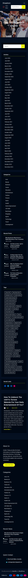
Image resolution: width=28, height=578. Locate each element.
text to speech (16, 356)
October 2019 (8, 164)
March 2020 (8, 151)
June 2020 (7, 143)
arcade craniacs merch (10, 303)
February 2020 (8, 153)
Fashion (7, 195)
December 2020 (9, 127)
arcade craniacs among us (10, 297)
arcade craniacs (18, 295)
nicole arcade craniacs (9, 331)
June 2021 (7, 116)
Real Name (17, 350)
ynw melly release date (9, 372)
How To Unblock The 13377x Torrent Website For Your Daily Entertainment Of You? (14, 401)
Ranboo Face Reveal (9, 347)
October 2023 (8, 74)
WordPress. (22, 571)
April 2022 (7, 100)
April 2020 (7, 148)
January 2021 (8, 124)
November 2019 (9, 161)
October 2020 (8, 132)
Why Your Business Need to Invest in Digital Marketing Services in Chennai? (16, 266)
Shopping (7, 214)
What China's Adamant (10, 367)
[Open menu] (24, 3)
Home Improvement (10, 206)
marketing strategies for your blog (12, 325)
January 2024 (8, 68)
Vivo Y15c (14, 364)
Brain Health (7, 309)
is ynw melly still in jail (9, 320)
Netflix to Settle (14, 328)
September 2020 (9, 135)
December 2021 (9, 106)
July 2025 (7, 61)
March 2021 (8, 119)
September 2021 (9, 111)
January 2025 (8, 63)
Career (7, 187)
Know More (7, 429)
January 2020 (8, 156)
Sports (7, 216)
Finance (7, 198)
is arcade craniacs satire (18, 317)
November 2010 (9, 167)
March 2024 (8, 66)
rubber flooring (8, 353)
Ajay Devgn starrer (16, 292)
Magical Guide (17, 322)
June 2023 (7, 84)
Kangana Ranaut (8, 322)
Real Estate (8, 211)
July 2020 (7, 140)
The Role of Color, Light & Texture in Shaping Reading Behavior (16, 245)
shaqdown (6, 3)
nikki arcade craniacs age (10, 336)
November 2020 (9, 129)
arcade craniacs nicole (9, 306)
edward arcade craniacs (10, 314)
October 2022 (8, 87)
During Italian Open (9, 311)
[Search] (23, 7)
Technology (8, 219)
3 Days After (7, 292)
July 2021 (7, 114)
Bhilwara (18, 306)
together (20, 361)
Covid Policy (15, 309)
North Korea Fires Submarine (11, 342)
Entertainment (9, 192)
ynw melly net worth (17, 369)
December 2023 (9, 71)
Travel (7, 222)
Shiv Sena (16, 353)
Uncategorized (9, 224)
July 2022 (7, 95)
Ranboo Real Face (9, 350)
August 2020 (8, 137)
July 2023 (7, 82)
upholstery (7, 364)
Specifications (8, 356)
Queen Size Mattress (9, 344)
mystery (7, 328)
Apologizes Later (8, 295)
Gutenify (14, 571)
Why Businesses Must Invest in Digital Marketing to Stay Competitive (14, 238)
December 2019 (9, 159)
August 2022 (8, 92)
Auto (6, 179)
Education (8, 190)
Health (7, 203)
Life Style (7, 208)
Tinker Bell (7, 358)
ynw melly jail (8, 369)
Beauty (7, 182)
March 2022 (8, 103)
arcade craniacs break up (10, 300)
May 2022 (7, 98)
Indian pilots (7, 317)
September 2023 (9, 76)
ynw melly (19, 367)
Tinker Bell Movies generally (10, 361)
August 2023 (8, 79)
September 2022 (9, 90)
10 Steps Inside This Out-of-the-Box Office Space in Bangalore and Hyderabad (16, 256)
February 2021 (8, 122)
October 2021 (8, 108)
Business (7, 184)
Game (7, 200)
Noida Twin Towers (9, 339)
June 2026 (7, 58)
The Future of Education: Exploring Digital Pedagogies (16, 275)
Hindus (19, 314)
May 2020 (7, 145)
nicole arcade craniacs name (11, 333)
